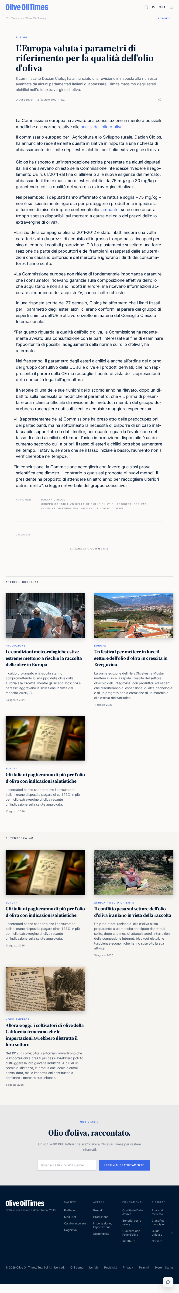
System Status (163, 1267)
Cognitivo (70, 1230)
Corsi (155, 1241)
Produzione (16, 645)
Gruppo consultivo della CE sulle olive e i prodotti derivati (94, 504)
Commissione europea (59, 508)
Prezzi (97, 1210)
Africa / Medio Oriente (114, 902)
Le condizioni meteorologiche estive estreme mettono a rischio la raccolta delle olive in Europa (44, 658)
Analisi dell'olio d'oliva (102, 508)
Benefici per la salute (131, 1222)
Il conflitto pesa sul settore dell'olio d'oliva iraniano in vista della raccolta (132, 911)
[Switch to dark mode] (153, 6)
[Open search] (146, 7)
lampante (109, 209)
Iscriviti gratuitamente (124, 1165)
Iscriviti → (165, 18)
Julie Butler (26, 99)
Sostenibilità (101, 1233)
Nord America (18, 1019)
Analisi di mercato (157, 1212)
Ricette (127, 1241)
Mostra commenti (92, 548)
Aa (63, 99)
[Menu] (171, 7)
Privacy (128, 1267)
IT (164, 7)
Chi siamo (76, 1267)
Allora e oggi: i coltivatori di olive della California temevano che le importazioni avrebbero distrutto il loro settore (45, 1035)
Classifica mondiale (158, 1222)
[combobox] (81, 18)
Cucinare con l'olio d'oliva (131, 1232)
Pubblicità (110, 1267)
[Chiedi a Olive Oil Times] (168, 1282)
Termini (144, 1267)
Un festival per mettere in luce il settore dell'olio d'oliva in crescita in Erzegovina (131, 658)
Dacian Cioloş (53, 499)
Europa (22, 37)
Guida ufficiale (157, 1232)
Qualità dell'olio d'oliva (132, 1212)
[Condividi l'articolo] (159, 99)
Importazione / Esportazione (102, 1225)
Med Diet (70, 1217)
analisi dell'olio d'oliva (102, 126)
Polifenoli (70, 1210)
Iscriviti (94, 1267)
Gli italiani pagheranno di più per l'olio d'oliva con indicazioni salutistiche (45, 777)
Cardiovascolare (75, 1223)
